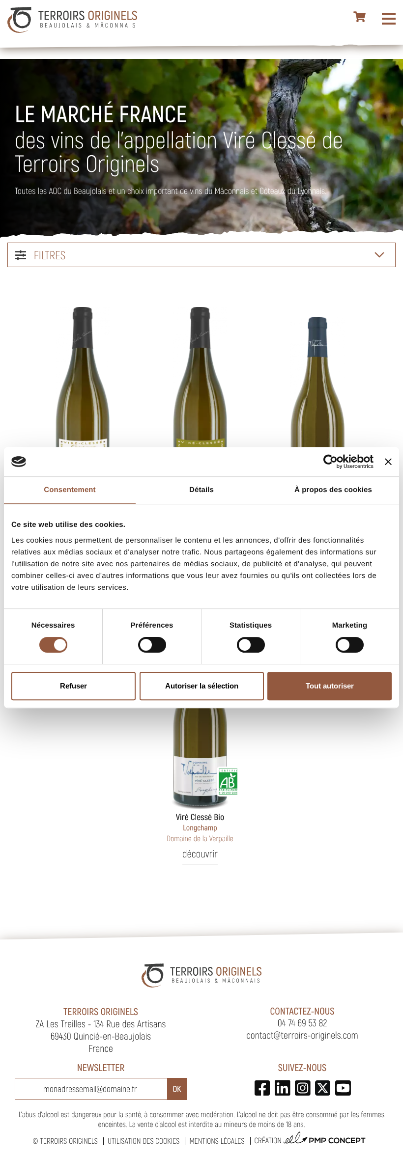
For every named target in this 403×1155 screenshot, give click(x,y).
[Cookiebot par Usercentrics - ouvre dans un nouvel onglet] (331, 461)
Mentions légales (216, 1141)
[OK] (177, 1089)
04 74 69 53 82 (302, 1022)
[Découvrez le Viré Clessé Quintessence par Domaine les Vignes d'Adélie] (82, 407)
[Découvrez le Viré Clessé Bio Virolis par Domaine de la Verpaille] (317, 407)
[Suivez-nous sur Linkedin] (282, 1088)
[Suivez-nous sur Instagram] (302, 1088)
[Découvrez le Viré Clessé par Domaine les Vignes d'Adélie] (200, 407)
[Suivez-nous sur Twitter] (323, 1088)
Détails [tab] (201, 490)
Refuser (73, 686)
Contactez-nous (302, 1011)
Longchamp (200, 827)
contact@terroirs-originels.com (302, 1035)
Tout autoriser (330, 686)
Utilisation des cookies (143, 1141)
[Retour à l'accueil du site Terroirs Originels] (72, 20)
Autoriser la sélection (201, 686)
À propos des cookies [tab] (333, 490)
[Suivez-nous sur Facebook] (262, 1088)
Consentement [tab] (69, 490)
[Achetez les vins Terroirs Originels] (359, 17)
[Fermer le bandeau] (388, 461)
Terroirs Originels (69, 1141)
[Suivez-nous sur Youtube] (343, 1088)
